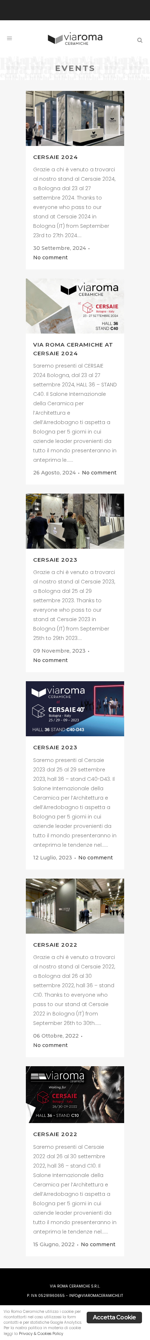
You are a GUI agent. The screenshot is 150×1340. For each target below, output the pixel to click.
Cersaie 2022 (55, 944)
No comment (50, 257)
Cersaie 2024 (55, 157)
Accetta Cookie (114, 1317)
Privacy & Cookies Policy (41, 1333)
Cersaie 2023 (55, 559)
